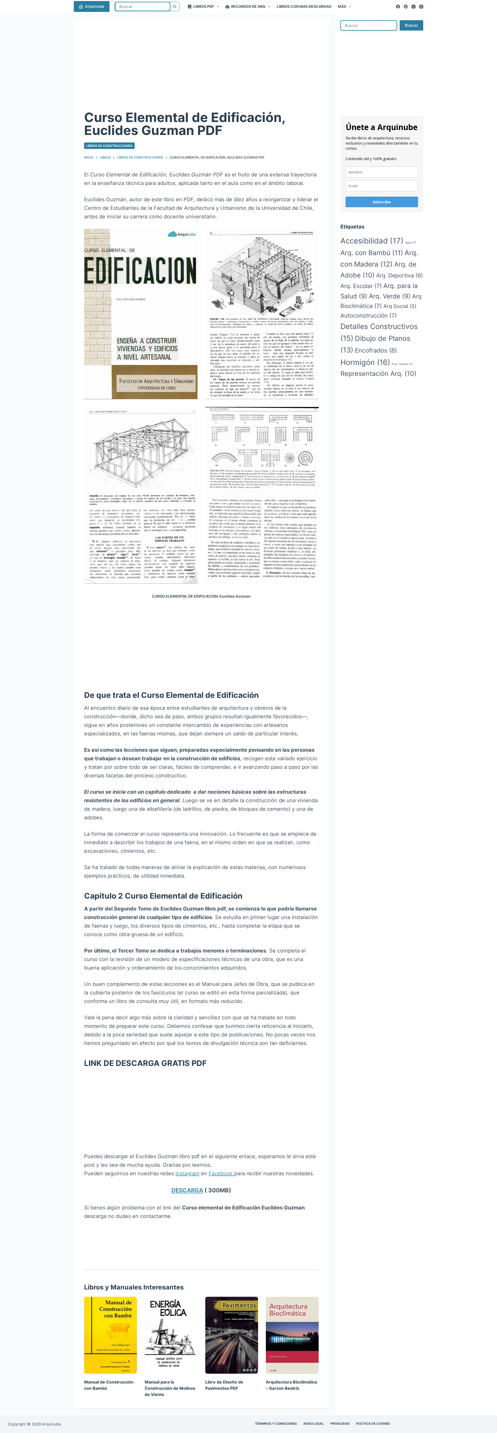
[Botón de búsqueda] (174, 6)
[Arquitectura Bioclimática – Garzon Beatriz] (292, 1335)
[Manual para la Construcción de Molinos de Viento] (171, 1335)
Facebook (221, 1173)
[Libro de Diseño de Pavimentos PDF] (231, 1335)
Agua (410, 242)
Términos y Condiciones (276, 1423)
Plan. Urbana (402, 364)
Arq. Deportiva (399, 275)
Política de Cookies (373, 1423)
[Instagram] (413, 7)
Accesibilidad (372, 240)
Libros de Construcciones (109, 146)
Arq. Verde (390, 296)
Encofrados (376, 350)
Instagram (187, 1173)
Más (342, 6)
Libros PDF (203, 6)
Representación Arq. (378, 373)
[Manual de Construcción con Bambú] (110, 1335)
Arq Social (399, 306)
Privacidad (340, 1423)
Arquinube (94, 6)
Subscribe (382, 201)
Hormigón (365, 362)
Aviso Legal (313, 1423)
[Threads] (421, 7)
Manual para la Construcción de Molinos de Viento (170, 1388)
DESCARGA (187, 1190)
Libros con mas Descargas (304, 6)
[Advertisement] (201, 69)
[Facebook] (398, 7)
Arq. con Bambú (371, 253)
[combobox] (142, 6)
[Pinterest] (406, 7)
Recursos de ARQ (248, 6)
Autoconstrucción (368, 315)
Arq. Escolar (361, 285)
